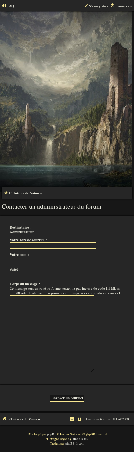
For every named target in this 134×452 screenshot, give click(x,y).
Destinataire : (21, 227)
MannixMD (80, 438)
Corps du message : (25, 283)
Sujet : (15, 269)
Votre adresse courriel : (28, 240)
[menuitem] (8, 6)
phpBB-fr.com (74, 443)
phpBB (52, 434)
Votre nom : (19, 254)
